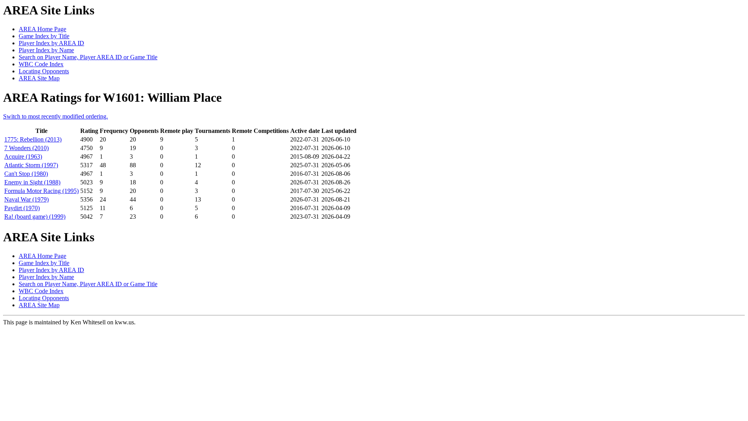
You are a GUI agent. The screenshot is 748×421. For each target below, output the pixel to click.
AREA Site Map (39, 78)
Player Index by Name (46, 50)
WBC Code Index (41, 64)
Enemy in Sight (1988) (32, 182)
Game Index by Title (44, 36)
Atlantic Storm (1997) (31, 165)
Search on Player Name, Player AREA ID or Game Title (88, 57)
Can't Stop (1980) (26, 173)
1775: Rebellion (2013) (33, 139)
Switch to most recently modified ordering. (55, 116)
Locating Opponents (44, 71)
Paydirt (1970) (22, 208)
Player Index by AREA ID (51, 43)
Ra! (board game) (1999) (34, 216)
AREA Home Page (42, 29)
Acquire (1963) (23, 156)
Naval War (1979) (26, 199)
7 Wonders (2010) (26, 148)
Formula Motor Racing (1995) (41, 191)
